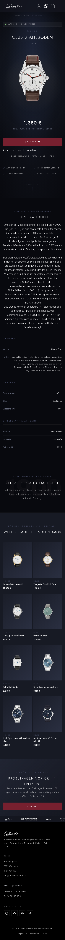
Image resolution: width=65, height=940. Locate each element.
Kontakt (33, 806)
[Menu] (59, 6)
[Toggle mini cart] (53, 6)
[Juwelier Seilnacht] (13, 6)
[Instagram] (7, 913)
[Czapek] (61, 819)
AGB (45, 934)
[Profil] (39, 6)
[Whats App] (46, 6)
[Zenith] (7, 819)
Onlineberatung (20, 156)
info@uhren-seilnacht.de (15, 875)
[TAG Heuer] (27, 819)
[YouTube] (22, 913)
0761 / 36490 (10, 871)
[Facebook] (14, 913)
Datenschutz (35, 934)
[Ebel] (47, 819)
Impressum (22, 934)
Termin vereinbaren (43, 156)
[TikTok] (30, 913)
